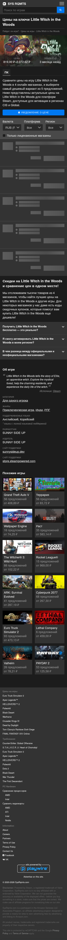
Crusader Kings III (11, 720)
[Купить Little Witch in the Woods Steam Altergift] (33, 235)
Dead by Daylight (10, 725)
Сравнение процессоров (14, 790)
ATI (6, 811)
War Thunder (8, 776)
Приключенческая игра (18, 410)
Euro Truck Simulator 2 (13, 695)
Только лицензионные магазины (29, 135)
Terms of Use (9, 842)
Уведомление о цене (34, 112)
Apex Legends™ (10, 699)
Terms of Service (20, 933)
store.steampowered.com (19, 461)
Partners (6, 838)
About (5, 829)
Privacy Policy (9, 846)
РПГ (47, 410)
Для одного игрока (15, 400)
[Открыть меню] (62, 3)
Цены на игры (27, 31)
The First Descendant (12, 781)
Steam (56, 391)
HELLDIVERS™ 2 (11, 704)
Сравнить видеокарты (13, 803)
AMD (7, 795)
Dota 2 (6, 768)
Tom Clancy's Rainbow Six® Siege (18, 729)
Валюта (8, 121)
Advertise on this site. (34, 876)
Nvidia (8, 820)
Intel (7, 799)
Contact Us (8, 851)
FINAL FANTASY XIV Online (16, 733)
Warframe (7, 716)
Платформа (32, 121)
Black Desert (8, 712)
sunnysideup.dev (14, 451)
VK (6, 859)
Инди (39, 410)
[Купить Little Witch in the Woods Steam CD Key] (33, 207)
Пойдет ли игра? (14, 3)
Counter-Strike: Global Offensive (18, 743)
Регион (50, 121)
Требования (9, 738)
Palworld (7, 708)
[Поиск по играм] (60, 10)
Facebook (9, 855)
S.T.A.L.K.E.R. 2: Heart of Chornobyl (20, 747)
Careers (6, 834)
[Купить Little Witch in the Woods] (33, 152)
